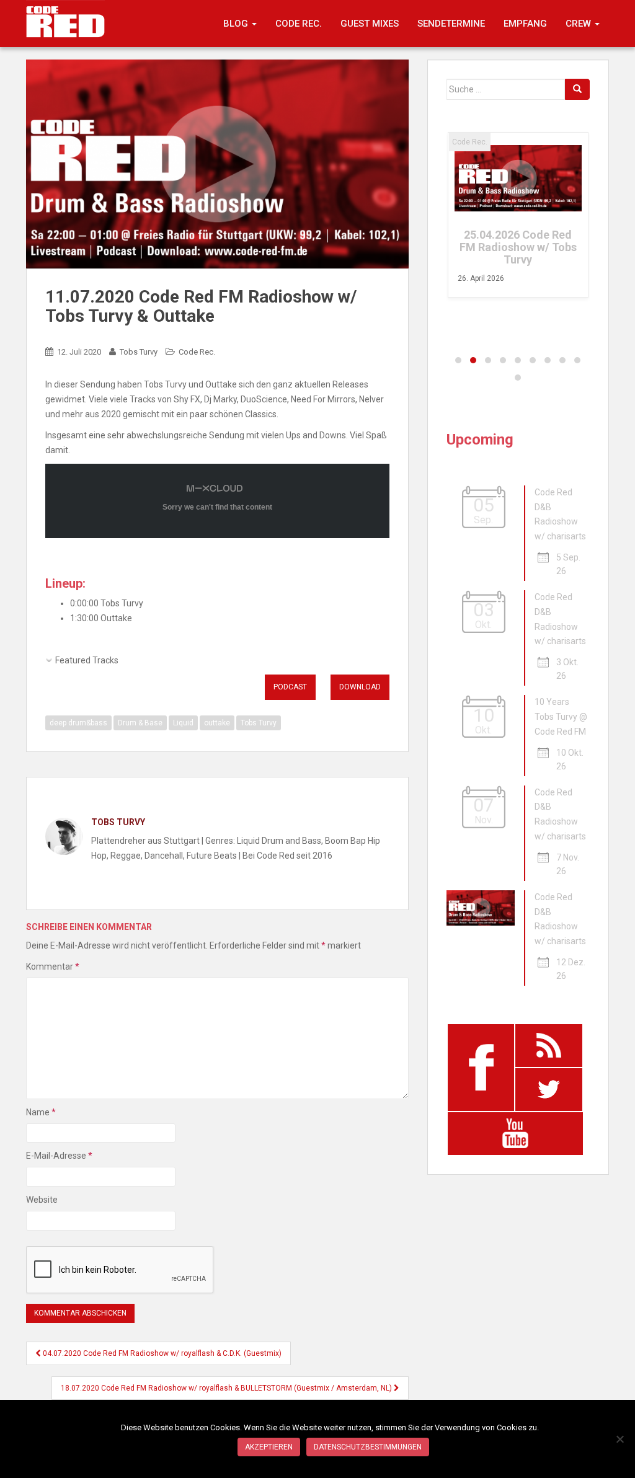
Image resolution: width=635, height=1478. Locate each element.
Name (41, 1112)
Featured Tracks (86, 660)
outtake (217, 723)
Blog (237, 23)
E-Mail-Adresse (59, 1156)
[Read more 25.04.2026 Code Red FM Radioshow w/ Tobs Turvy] (518, 178)
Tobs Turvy (139, 351)
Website (42, 1200)
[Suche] (577, 89)
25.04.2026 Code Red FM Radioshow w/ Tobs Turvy (518, 247)
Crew (579, 23)
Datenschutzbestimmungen (368, 1447)
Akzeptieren (269, 1447)
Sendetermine (451, 23)
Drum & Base (140, 723)
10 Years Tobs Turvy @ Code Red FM (561, 717)
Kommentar (52, 966)
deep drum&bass (78, 723)
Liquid (183, 723)
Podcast (290, 687)
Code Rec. (298, 23)
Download (360, 687)
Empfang (525, 23)
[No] (619, 1439)
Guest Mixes (369, 23)
